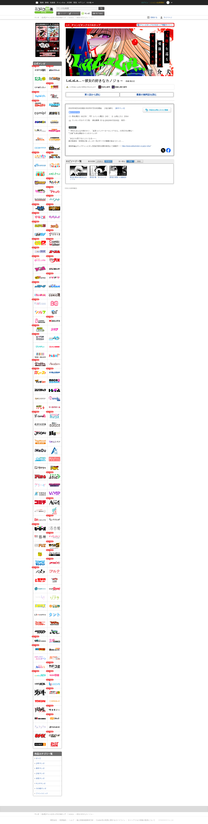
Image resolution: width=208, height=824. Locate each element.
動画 (42, 2)
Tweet (163, 150)
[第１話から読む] (119, 76)
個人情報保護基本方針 (85, 820)
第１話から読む (92, 94)
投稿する (154, 17)
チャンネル (61, 2)
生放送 (52, 2)
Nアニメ (81, 2)
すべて (38, 758)
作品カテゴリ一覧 (44, 754)
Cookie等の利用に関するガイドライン (110, 820)
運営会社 (53, 820)
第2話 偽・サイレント (98, 177)
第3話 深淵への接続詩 (118, 177)
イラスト (75, 13)
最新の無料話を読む (146, 94)
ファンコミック (42, 793)
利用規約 (63, 820)
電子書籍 (99, 13)
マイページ (168, 17)
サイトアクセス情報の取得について (141, 820)
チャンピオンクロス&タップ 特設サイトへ (156, 25)
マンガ (87, 13)
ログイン (144, 2)
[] (120, 108)
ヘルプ (71, 820)
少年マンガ (40, 763)
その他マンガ (41, 788)
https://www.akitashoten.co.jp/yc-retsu (136, 146)
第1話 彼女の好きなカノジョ (78, 178)
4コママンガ (40, 783)
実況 (75, 2)
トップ (63, 13)
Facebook (168, 150)
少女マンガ (40, 773)
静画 (47, 2)
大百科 (69, 2)
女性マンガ (40, 778)
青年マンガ (40, 768)
